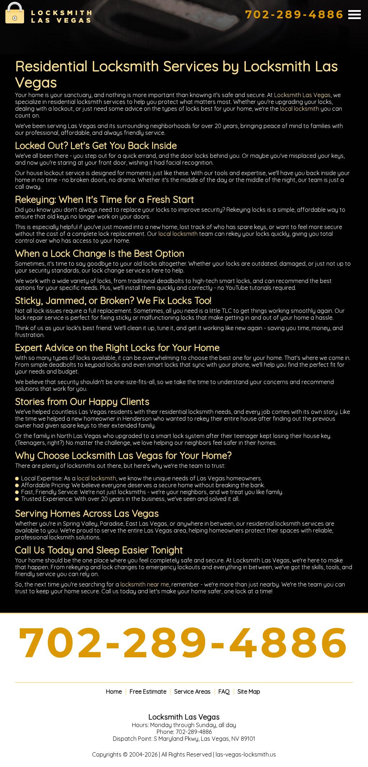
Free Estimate (148, 691)
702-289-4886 (295, 14)
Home (114, 691)
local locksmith (299, 108)
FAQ (224, 691)
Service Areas (192, 691)
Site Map (249, 691)
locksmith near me (144, 584)
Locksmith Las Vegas (302, 95)
